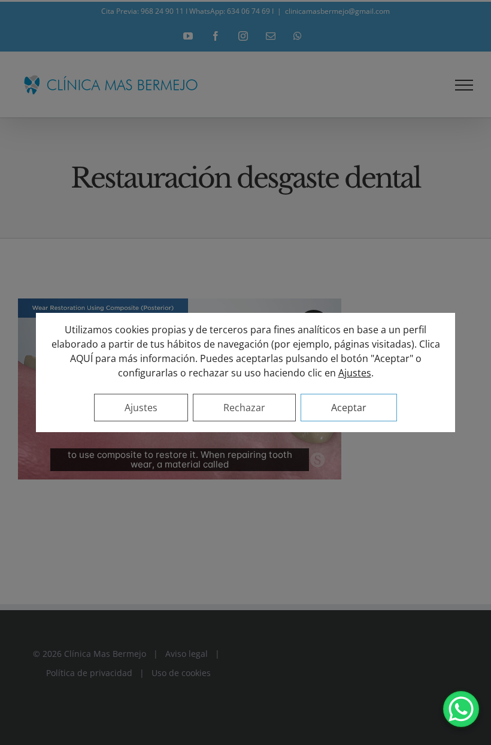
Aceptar (348, 407)
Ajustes (354, 372)
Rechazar (244, 407)
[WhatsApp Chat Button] (461, 709)
